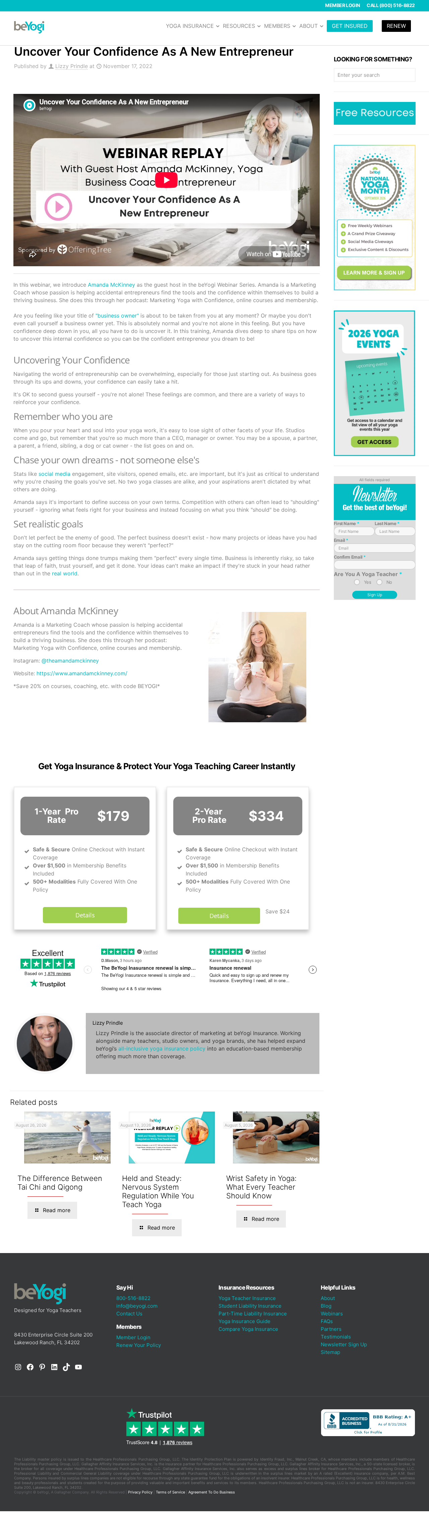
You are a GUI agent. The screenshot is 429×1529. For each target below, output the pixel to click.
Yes (367, 582)
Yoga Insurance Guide (244, 1321)
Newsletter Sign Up (344, 1344)
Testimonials (336, 1337)
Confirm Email (350, 557)
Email (341, 540)
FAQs (327, 1321)
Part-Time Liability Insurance (253, 1313)
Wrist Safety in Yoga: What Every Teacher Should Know (261, 1187)
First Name (346, 523)
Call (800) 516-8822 (391, 5)
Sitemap (330, 1352)
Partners (331, 1329)
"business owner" (117, 315)
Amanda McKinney (111, 284)
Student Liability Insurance (250, 1306)
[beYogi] (29, 27)
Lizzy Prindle (71, 66)
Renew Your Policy (138, 1345)
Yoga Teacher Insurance (247, 1298)
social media (54, 473)
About (328, 1298)
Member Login (342, 5)
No (389, 582)
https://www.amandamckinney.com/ (82, 673)
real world (64, 573)
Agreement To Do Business (211, 1492)
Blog (326, 1306)
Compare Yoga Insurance (248, 1329)
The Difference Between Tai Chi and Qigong (59, 1182)
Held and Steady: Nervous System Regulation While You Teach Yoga (158, 1191)
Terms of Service (170, 1492)
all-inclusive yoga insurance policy (161, 1048)
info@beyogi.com (137, 1306)
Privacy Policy (140, 1492)
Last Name (387, 523)
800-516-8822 (133, 1298)
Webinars (332, 1313)
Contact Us (129, 1313)
